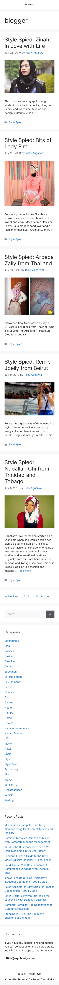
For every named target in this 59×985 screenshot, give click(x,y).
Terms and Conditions (28, 979)
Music (8, 743)
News (8, 748)
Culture (9, 666)
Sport (8, 753)
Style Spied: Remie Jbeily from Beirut (28, 364)
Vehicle (9, 795)
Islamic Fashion (14, 733)
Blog (7, 645)
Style (8, 759)
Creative (10, 661)
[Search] (50, 614)
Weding (9, 800)
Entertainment (13, 676)
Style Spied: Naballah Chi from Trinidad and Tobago (27, 471)
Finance (9, 692)
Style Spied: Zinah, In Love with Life (28, 42)
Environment (12, 681)
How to (9, 723)
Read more (24, 570)
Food (8, 697)
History (9, 712)
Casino (9, 656)
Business (10, 651)
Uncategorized (13, 789)
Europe (9, 687)
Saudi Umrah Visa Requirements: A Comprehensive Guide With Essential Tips (27, 869)
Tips (7, 774)
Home (8, 717)
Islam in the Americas (18, 728)
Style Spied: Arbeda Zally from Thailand (29, 260)
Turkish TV (11, 784)
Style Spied (15, 122)
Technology (11, 769)
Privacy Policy (47, 979)
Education (11, 671)
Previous (11, 596)
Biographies (12, 640)
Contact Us (10, 979)
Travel (8, 779)
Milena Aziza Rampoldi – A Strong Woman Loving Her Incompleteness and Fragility (29, 829)
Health (9, 707)
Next (44, 596)
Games (9, 702)
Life (7, 738)
